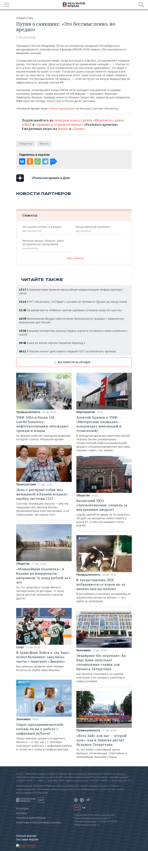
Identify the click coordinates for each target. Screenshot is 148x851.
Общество (24, 18)
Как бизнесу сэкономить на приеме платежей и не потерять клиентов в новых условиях (101, 668)
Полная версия (26, 836)
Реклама (21, 813)
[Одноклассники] (30, 161)
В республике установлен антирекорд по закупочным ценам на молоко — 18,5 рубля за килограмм (103, 590)
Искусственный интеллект (93, 228)
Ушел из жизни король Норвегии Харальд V (52, 343)
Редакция (22, 808)
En (83, 807)
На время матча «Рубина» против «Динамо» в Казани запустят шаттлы (70, 310)
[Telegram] (45, 161)
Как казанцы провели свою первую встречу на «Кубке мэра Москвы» (43, 661)
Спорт (20, 647)
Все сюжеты (75, 258)
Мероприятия (85, 412)
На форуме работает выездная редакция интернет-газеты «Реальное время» (43, 428)
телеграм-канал (67, 120)
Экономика (23, 719)
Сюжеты (29, 215)
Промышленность (28, 412)
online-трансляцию (62, 108)
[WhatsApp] (37, 161)
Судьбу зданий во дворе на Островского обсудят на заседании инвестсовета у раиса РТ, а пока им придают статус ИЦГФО (103, 512)
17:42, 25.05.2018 (25, 37)
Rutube (63, 129)
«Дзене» (78, 129)
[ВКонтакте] (22, 161)
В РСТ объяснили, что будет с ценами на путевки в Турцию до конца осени (73, 301)
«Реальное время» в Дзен (51, 178)
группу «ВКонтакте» (97, 120)
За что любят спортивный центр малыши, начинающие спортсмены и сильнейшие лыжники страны (101, 746)
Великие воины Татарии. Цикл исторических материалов (43, 244)
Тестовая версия (27, 839)
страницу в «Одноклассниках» (59, 124)
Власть (44, 143)
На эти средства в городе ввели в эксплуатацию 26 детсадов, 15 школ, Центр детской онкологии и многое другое (43, 583)
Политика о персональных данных (38, 822)
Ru (77, 807)
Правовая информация (30, 818)
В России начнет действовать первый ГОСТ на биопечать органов (67, 351)
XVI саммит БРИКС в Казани (41, 228)
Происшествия (26, 484)
